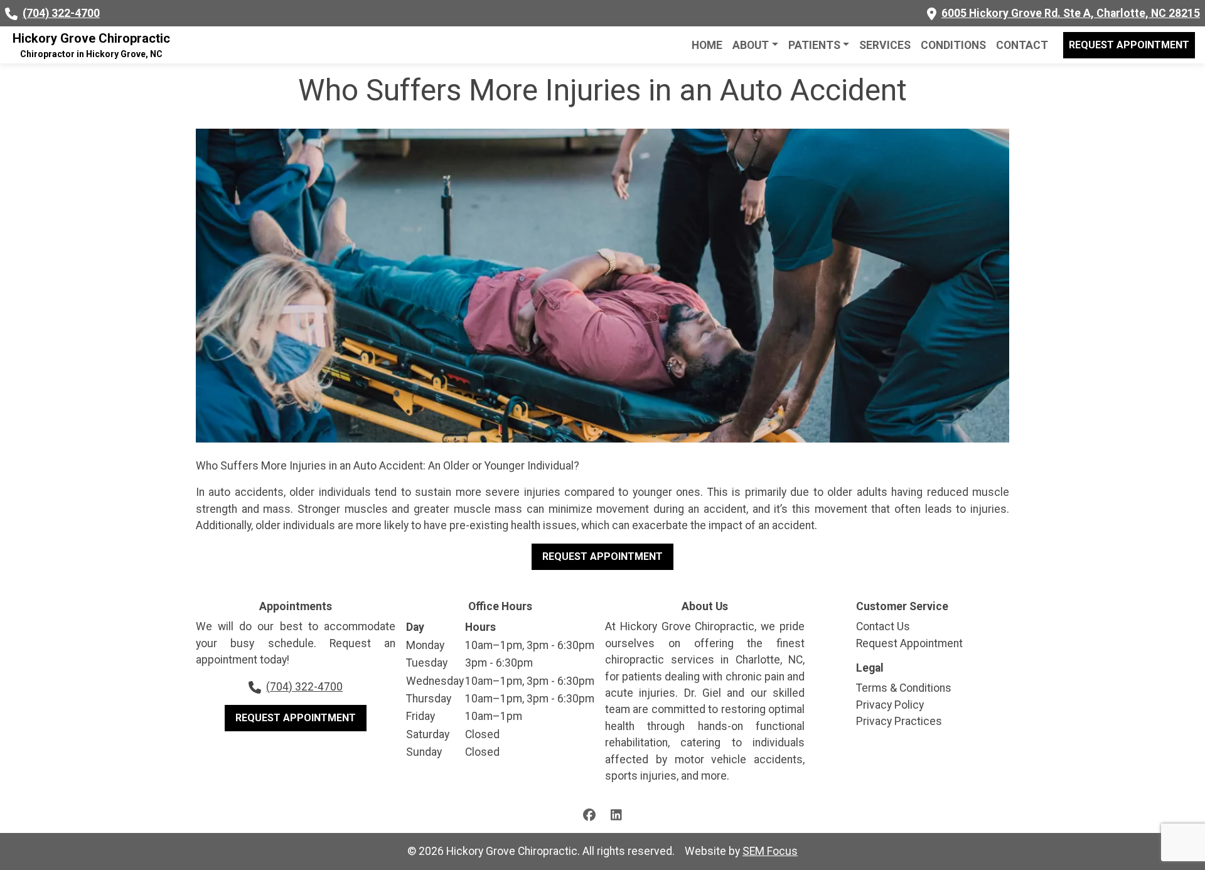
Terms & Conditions (903, 688)
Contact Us (883, 626)
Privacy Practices (899, 721)
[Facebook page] (589, 813)
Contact (1022, 45)
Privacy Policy (890, 705)
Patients (814, 45)
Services (885, 45)
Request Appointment (1129, 45)
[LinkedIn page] (616, 813)
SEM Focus (770, 851)
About (750, 45)
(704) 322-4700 (61, 13)
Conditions (953, 45)
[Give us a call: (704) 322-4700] (11, 13)
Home (707, 45)
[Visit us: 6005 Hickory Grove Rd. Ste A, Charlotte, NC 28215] (931, 13)
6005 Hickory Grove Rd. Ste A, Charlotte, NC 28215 (1070, 13)
